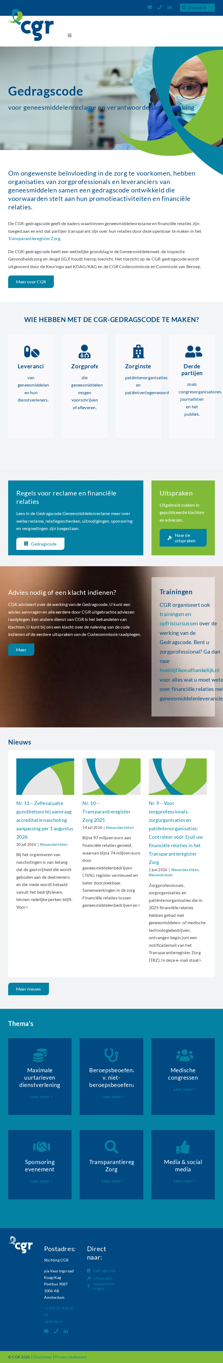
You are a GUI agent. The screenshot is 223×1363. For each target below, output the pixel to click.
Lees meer (39, 1096)
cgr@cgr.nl (53, 1321)
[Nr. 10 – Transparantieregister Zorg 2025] (111, 776)
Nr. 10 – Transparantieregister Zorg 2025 (106, 811)
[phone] (159, 7)
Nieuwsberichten (53, 844)
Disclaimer (42, 1357)
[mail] (150, 7)
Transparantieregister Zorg (34, 238)
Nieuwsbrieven (161, 875)
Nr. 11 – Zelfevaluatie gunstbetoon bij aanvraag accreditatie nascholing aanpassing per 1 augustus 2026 (44, 820)
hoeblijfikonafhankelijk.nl (189, 670)
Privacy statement (70, 1357)
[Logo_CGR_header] (31, 11)
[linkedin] (170, 7)
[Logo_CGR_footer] (20, 1238)
